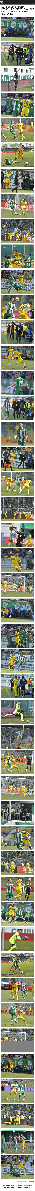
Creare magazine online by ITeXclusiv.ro (20, 1187)
